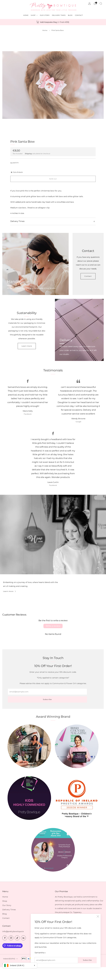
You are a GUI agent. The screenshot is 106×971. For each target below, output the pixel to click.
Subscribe (87, 960)
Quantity (14, 163)
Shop (4, 901)
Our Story (6, 905)
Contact (88, 276)
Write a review (53, 626)
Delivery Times (9, 910)
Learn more (27, 346)
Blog (4, 914)
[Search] (101, 3)
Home (44, 30)
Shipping (28, 154)
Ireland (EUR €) (9, 959)
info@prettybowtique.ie (13, 931)
